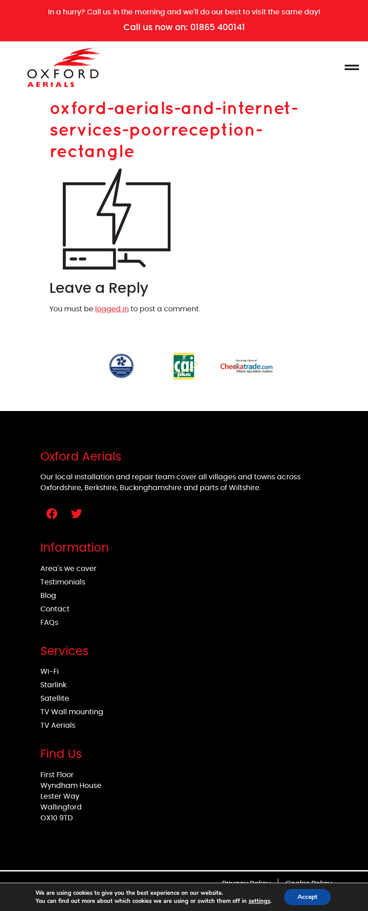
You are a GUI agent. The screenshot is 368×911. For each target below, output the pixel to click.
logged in (112, 309)
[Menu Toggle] (352, 67)
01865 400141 (217, 27)
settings (259, 901)
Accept (307, 897)
